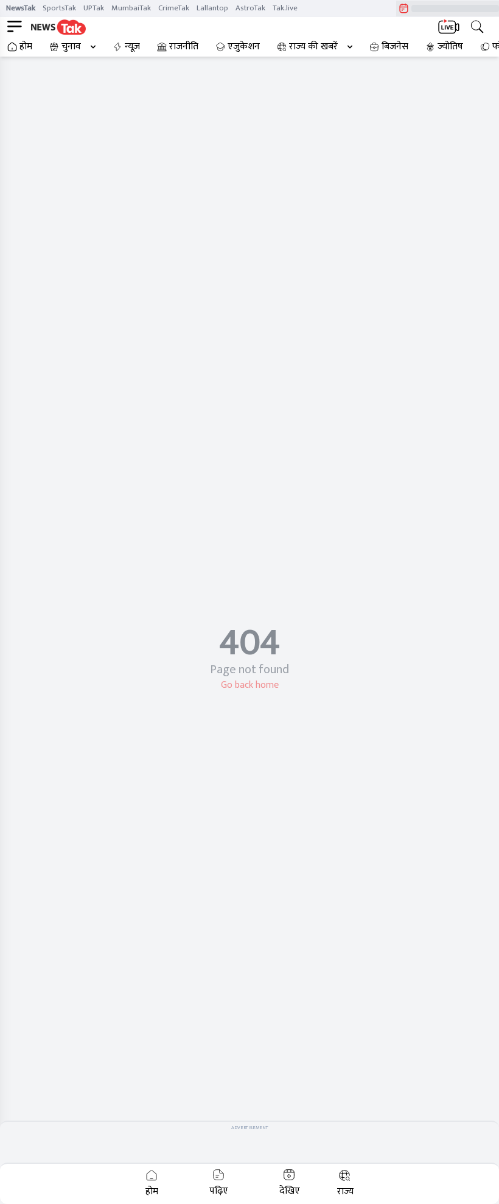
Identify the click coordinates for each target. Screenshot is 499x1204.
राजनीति (183, 47)
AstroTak (250, 8)
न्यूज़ (132, 47)
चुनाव (71, 47)
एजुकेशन (244, 47)
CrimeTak (173, 8)
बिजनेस (395, 47)
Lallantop (212, 8)
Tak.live (285, 8)
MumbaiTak (131, 8)
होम (25, 47)
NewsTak (20, 8)
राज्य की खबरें (313, 47)
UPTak (93, 8)
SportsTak (59, 8)
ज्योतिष (450, 47)
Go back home (250, 685)
